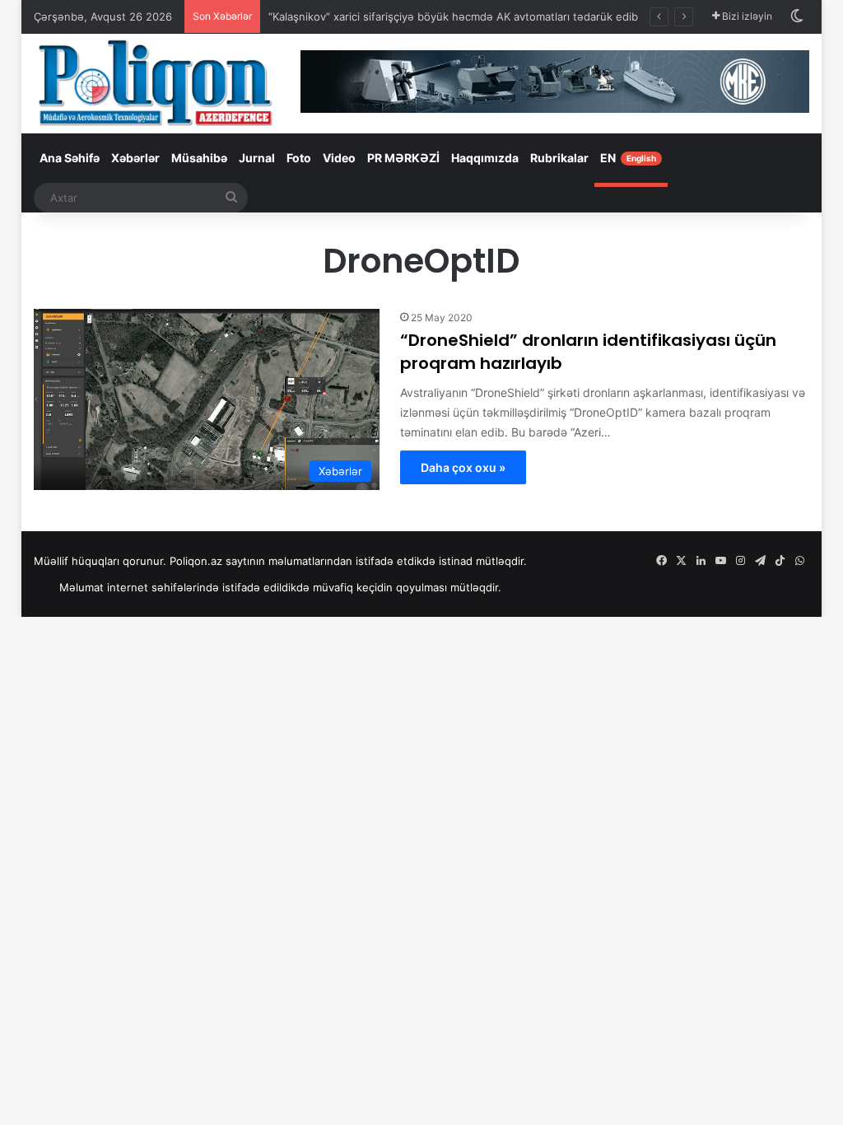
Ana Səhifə (70, 158)
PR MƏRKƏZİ (403, 158)
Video (339, 158)
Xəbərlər (135, 158)
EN (628, 158)
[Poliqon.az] (155, 82)
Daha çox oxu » (463, 467)
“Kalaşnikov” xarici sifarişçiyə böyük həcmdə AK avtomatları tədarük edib (453, 16)
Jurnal (257, 158)
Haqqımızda (485, 158)
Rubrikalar (559, 158)
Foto (298, 158)
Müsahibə (199, 158)
